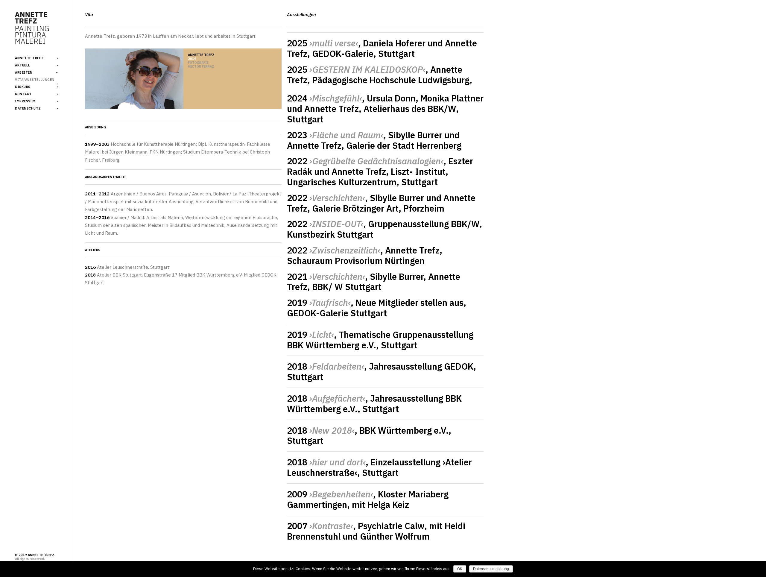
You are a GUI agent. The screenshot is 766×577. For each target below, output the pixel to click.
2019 (310, 334)
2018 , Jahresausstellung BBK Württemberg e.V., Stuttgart (374, 403)
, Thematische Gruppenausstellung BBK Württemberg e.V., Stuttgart (380, 340)
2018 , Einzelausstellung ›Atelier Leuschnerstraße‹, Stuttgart (379, 467)
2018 (325, 366)
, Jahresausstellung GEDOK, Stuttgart (381, 371)
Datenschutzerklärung (491, 569)
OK (459, 569)
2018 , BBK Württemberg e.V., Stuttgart (369, 436)
